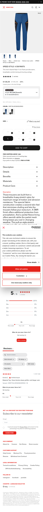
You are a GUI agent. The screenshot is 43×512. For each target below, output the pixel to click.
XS (10, 132)
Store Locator (33, 444)
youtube (23, 477)
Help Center (7, 453)
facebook (15, 477)
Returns (5, 456)
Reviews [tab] (8, 348)
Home (4, 61)
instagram (6, 477)
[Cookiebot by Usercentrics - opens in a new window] (31, 227)
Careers (14, 444)
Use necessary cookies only (21, 282)
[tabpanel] (21, 376)
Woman (17, 2)
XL (21, 139)
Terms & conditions (9, 465)
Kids (26, 2)
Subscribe (10, 433)
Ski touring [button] (6, 390)
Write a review (22, 340)
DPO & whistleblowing (12, 469)
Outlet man (17, 61)
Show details (32, 262)
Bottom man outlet (27, 61)
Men (10, 61)
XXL (32, 139)
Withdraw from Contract (19, 456)
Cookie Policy (34, 465)
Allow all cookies (21, 269)
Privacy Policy (23, 427)
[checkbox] (31, 364)
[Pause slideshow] (41, 2)
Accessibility (27, 469)
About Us (6, 444)
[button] (32, 7)
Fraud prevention (30, 453)
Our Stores (22, 444)
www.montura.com (34, 494)
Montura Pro (17, 453)
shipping (17, 158)
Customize (20, 276)
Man (22, 2)
